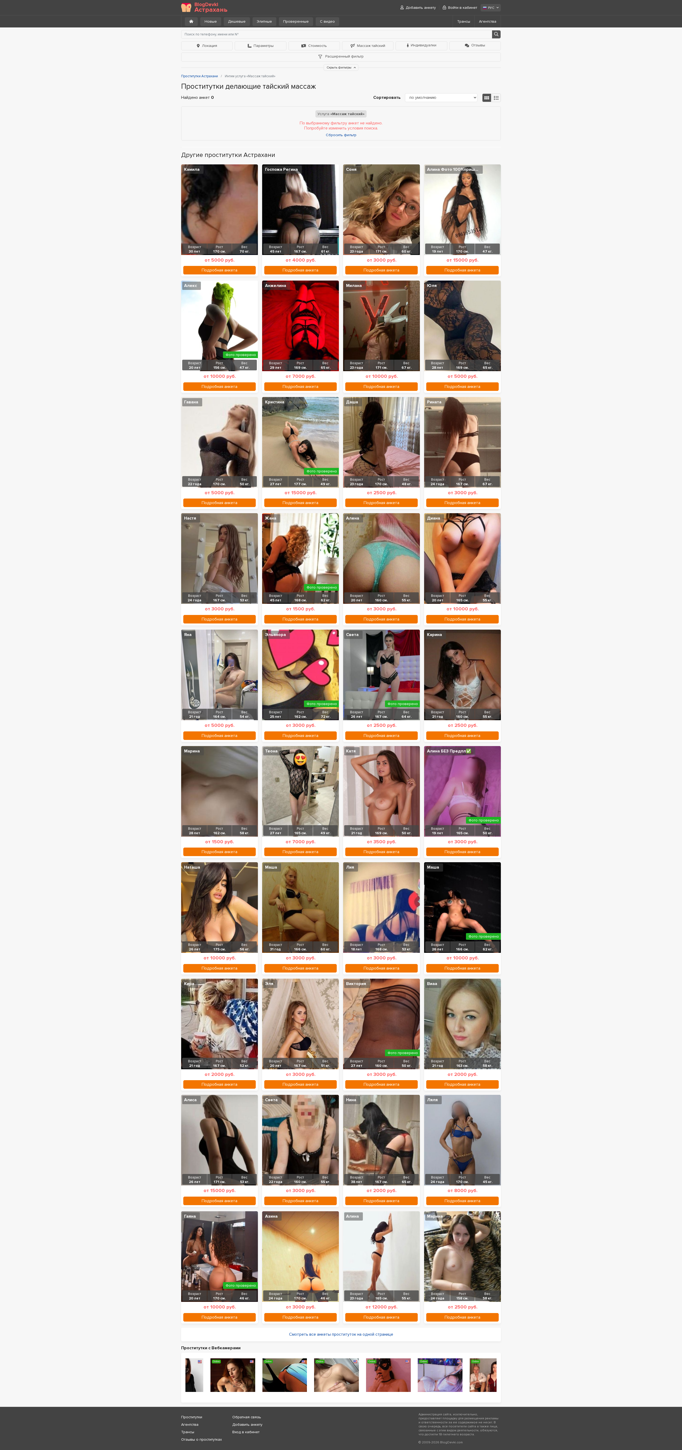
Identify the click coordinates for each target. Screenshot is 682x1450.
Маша (271, 867)
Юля (432, 285)
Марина (192, 751)
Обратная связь (246, 1417)
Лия (350, 867)
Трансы (463, 21)
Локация (209, 45)
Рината (434, 402)
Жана (270, 518)
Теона (271, 751)
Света (352, 634)
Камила (192, 169)
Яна (188, 634)
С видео (327, 21)
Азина (271, 1216)
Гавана (191, 402)
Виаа (432, 983)
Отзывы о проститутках (201, 1439)
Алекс (190, 285)
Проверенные (296, 21)
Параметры (264, 45)
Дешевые (237, 21)
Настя (190, 518)
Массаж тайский (371, 45)
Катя (351, 751)
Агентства (487, 21)
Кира (189, 983)
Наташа (192, 867)
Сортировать (387, 97)
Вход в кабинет (245, 1432)
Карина (434, 634)
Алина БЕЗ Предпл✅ (449, 751)
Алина (352, 1216)
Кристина (274, 402)
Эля (269, 983)
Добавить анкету (421, 7)
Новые (211, 21)
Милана (354, 285)
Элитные (264, 21)
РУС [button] (491, 8)
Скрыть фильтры (339, 68)
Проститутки (191, 1417)
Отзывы (478, 45)
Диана (433, 518)
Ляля (432, 1100)
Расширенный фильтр (344, 56)
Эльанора (275, 634)
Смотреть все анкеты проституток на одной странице (341, 1334)
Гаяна (190, 1216)
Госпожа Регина (281, 169)
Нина (351, 1100)
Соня (351, 169)
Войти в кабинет (462, 7)
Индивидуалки (423, 45)
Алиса (190, 1100)
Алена (352, 518)
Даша (352, 402)
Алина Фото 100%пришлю (454, 169)
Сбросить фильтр (341, 135)
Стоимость (317, 45)
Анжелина (275, 285)
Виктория (356, 983)
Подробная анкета (219, 270)
